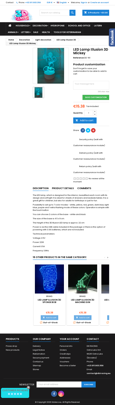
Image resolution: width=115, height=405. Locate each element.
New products (12, 350)
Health (46, 32)
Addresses (65, 357)
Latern (98, 25)
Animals (12, 32)
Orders (63, 350)
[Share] (83, 130)
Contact (9, 2)
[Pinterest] (93, 130)
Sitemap (37, 365)
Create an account (99, 2)
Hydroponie (57, 25)
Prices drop (11, 346)
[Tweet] (88, 130)
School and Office (79, 25)
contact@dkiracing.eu (99, 373)
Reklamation (39, 353)
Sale (35, 32)
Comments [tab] (84, 188)
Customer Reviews (15, 390)
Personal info (66, 346)
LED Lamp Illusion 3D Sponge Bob (49, 301)
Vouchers (64, 361)
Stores (36, 369)
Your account (69, 339)
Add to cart (84, 120)
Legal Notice (39, 350)
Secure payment (41, 357)
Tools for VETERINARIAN (67, 32)
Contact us (38, 361)
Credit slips (65, 353)
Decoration (40, 25)
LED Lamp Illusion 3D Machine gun (82, 301)
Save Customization (96, 97)
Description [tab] (41, 188)
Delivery (37, 346)
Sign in (84, 2)
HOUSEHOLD (22, 25)
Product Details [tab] (63, 188)
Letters (25, 32)
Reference (78, 57)
